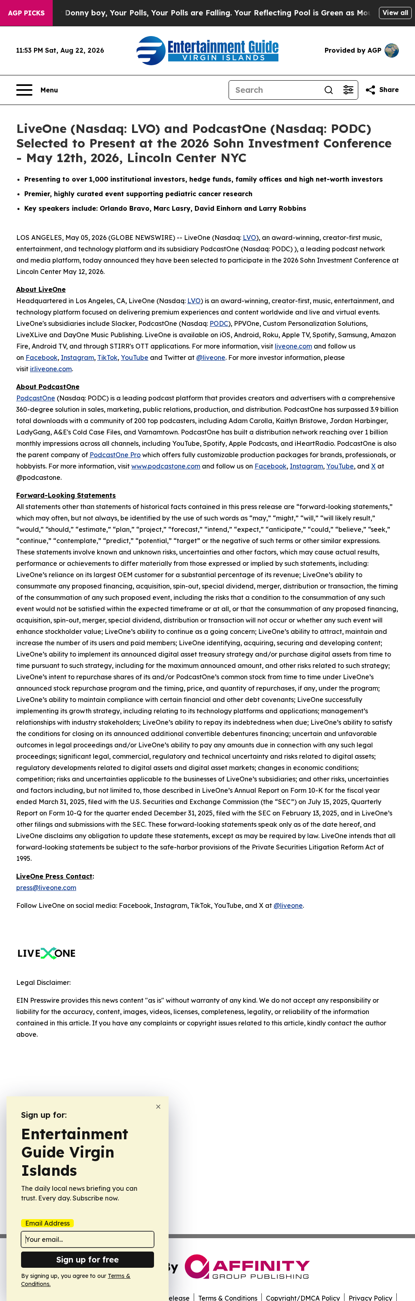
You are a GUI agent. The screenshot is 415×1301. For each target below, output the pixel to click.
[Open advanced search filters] (348, 90)
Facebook (42, 357)
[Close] (158, 1107)
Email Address (47, 1223)
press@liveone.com (46, 888)
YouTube (134, 357)
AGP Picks (26, 13)
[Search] (328, 90)
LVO (249, 237)
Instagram (77, 357)
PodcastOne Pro (115, 455)
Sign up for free (87, 1259)
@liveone (210, 357)
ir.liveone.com (51, 369)
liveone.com (293, 346)
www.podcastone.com (165, 466)
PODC (219, 323)
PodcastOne (35, 398)
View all (395, 13)
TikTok (107, 357)
